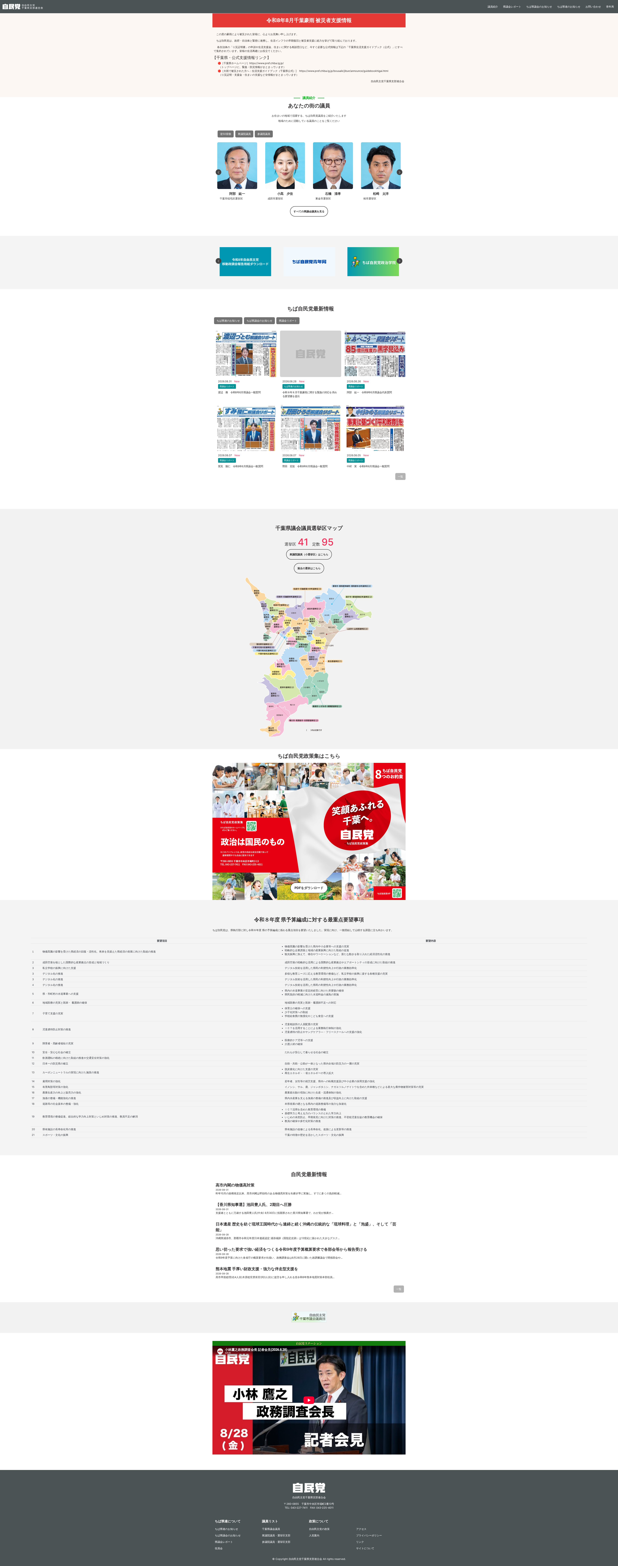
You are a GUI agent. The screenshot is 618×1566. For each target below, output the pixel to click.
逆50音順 (225, 133)
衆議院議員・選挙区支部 (276, 1535)
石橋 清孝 (285, 194)
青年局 (610, 6)
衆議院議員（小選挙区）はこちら (309, 554)
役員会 (219, 1548)
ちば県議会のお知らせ (539, 6)
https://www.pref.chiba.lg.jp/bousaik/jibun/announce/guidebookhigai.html (343, 70)
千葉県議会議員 (271, 1529)
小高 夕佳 (237, 194)
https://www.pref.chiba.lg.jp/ (266, 63)
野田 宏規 (381, 194)
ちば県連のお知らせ (568, 6)
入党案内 (314, 1535)
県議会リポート (288, 320)
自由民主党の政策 (319, 1529)
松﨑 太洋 (333, 194)
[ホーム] (22, 6)
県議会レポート (512, 6)
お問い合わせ (593, 6)
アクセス (361, 1529)
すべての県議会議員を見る (309, 211)
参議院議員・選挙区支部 (276, 1541)
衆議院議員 (244, 133)
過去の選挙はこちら (309, 568)
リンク (360, 1541)
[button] (218, 172)
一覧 (400, 476)
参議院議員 (263, 133)
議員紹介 (493, 6)
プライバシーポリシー (369, 1535)
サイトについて (365, 1548)
